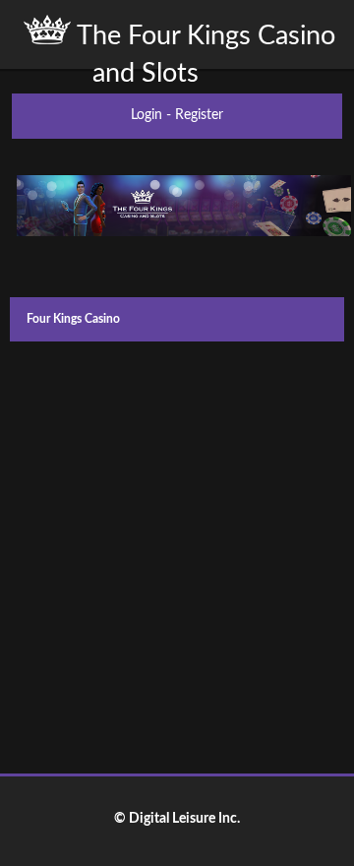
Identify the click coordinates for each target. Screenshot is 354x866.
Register (199, 115)
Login (146, 115)
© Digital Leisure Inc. (177, 819)
